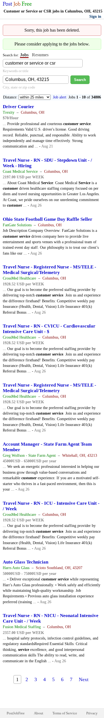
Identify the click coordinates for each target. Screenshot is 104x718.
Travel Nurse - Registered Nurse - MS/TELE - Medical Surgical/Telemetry (49, 269)
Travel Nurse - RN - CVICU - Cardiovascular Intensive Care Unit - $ (49, 328)
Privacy (92, 713)
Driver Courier (18, 106)
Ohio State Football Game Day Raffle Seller (47, 219)
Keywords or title (16, 71)
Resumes (40, 54)
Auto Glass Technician (25, 562)
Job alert (59, 97)
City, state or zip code (19, 87)
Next (83, 679)
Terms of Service (64, 713)
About (38, 713)
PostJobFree (16, 713)
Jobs (24, 54)
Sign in (95, 16)
